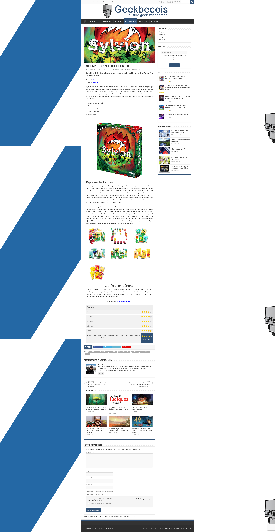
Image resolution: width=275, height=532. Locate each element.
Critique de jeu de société (98, 351)
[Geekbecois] (137, 11)
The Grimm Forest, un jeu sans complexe (141, 408)
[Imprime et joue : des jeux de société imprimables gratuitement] (164, 150)
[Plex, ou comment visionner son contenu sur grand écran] (164, 169)
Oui (175, 60)
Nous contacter (86, 2)
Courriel (89, 478)
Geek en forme (142, 21)
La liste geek (122, 2)
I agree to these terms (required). (101, 503)
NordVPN (162, 39)
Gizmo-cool (154, 21)
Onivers (135, 351)
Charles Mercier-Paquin (94, 69)
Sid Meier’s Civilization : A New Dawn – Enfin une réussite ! (95, 430)
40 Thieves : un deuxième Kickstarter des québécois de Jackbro (142, 430)
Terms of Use (99, 500)
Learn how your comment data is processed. (123, 516)
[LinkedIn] (166, 2)
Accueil (85, 21)
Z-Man (88, 354)
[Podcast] (179, 2)
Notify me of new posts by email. (98, 494)
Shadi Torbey (145, 351)
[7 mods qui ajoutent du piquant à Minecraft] (164, 142)
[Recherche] (192, 2)
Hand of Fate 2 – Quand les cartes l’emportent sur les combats (97, 384)
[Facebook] (161, 2)
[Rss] (159, 2)
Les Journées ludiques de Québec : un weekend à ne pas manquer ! (118, 409)
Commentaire (90, 452)
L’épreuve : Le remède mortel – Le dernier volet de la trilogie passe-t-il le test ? (140, 384)
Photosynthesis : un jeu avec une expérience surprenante (96, 408)
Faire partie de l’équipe (110, 2)
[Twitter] (163, 2)
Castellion (96, 82)
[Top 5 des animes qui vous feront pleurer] (164, 160)
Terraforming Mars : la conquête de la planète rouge (119, 429)
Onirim (95, 80)
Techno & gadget (94, 21)
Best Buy (162, 34)
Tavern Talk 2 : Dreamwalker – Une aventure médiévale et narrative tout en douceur (177, 87)
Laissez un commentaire (133, 69)
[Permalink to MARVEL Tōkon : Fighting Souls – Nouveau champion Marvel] (161, 78)
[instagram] (170, 2)
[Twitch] (175, 2)
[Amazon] (177, 2)
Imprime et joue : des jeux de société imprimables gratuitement (180, 149)
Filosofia (113, 351)
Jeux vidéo (118, 21)
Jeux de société (129, 21)
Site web (89, 484)
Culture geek (107, 21)
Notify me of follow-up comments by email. (101, 491)
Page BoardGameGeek (124, 301)
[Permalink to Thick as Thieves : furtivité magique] (161, 116)
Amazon (161, 32)
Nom (88, 471)
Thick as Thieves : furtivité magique (176, 114)
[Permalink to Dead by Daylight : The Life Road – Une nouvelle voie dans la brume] (161, 98)
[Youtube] (168, 2)
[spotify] (172, 2)
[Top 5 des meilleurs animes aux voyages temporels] (164, 133)
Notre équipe (97, 2)
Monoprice (162, 37)
